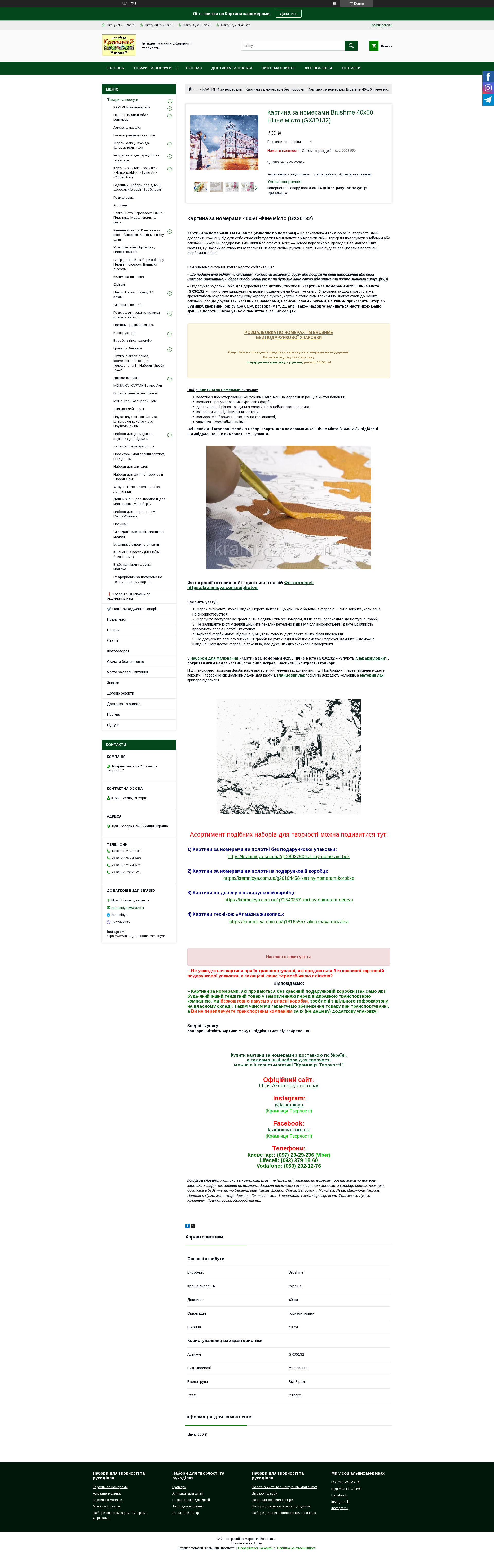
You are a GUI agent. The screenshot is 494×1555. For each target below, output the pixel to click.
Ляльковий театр (185, 1513)
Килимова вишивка (128, 277)
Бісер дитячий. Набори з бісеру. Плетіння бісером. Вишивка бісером (139, 264)
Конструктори (124, 333)
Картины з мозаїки (107, 1500)
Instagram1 (339, 1502)
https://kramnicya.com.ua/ (289, 1085)
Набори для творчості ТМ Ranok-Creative (134, 514)
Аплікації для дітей (187, 1493)
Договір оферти (120, 693)
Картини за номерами (110, 1487)
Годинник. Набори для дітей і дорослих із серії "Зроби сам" (137, 187)
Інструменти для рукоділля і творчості (136, 157)
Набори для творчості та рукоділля (281, 1506)
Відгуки (113, 725)
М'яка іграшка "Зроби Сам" (135, 401)
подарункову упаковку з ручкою (274, 362)
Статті (112, 640)
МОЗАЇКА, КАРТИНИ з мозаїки (137, 386)
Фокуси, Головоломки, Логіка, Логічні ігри (137, 489)
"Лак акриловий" (371, 658)
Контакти (351, 68)
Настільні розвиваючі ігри (134, 325)
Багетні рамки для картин (134, 135)
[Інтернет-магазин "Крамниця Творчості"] (119, 55)
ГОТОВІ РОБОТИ (345, 1482)
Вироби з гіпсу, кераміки (132, 340)
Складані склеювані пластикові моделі (138, 534)
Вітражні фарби (264, 1493)
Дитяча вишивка (126, 378)
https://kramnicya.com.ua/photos (222, 587)
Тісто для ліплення (187, 1506)
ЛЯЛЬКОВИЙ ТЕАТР (129, 409)
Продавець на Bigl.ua (247, 1543)
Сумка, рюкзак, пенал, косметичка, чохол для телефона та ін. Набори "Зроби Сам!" (138, 363)
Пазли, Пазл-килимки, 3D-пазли (134, 294)
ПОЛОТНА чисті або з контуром (131, 117)
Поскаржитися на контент (256, 1548)
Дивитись (288, 14)
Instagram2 (339, 1508)
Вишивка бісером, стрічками (136, 544)
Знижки (113, 683)
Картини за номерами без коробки (275, 89)
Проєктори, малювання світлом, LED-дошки (139, 456)
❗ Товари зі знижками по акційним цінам (129, 596)
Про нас (194, 68)
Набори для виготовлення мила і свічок (284, 1513)
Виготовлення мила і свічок (135, 393)
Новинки (120, 524)
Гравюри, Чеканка (127, 348)
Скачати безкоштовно (125, 662)
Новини (113, 630)
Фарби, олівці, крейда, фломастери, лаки (131, 145)
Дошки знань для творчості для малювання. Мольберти (139, 501)
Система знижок (278, 68)
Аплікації (120, 205)
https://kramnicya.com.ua (130, 900)
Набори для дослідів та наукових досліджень (133, 436)
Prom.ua (271, 1539)
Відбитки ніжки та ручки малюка (132, 567)
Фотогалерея (318, 68)
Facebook (339, 1495)
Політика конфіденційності (296, 1548)
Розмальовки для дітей (191, 1500)
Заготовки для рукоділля (133, 446)
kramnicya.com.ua (289, 1129)
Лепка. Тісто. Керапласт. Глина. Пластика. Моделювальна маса (138, 217)
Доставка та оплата (231, 68)
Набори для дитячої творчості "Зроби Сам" (138, 476)
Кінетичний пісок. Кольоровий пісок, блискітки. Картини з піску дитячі (138, 234)
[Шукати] (351, 46)
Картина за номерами (220, 390)
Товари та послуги (152, 68)
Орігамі (119, 284)
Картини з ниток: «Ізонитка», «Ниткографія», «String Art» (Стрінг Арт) (135, 172)
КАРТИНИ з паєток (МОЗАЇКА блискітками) (137, 554)
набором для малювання (214, 658)
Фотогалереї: (299, 582)
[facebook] (187, 1226)
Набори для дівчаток (130, 466)
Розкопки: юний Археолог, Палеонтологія (134, 249)
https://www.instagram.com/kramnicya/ (136, 936)
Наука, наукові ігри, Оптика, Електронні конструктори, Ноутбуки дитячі (135, 421)
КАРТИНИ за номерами (222, 89)
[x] (193, 1226)
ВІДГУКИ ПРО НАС (346, 1489)
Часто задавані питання (127, 672)
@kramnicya (289, 1105)
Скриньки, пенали (127, 305)
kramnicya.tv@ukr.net (128, 907)
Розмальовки (124, 197)
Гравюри (179, 1487)
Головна (115, 68)
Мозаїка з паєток (106, 1506)
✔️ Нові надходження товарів (132, 609)
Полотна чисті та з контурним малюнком (284, 1487)
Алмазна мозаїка (127, 127)
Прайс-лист (117, 619)
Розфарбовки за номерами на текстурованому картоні (137, 579)
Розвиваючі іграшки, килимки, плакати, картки (137, 315)
